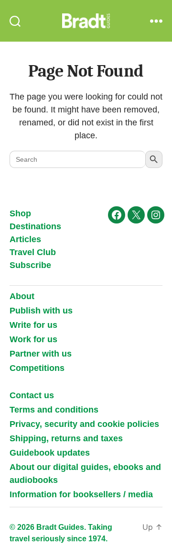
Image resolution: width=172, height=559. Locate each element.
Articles (25, 239)
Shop (20, 213)
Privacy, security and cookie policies (84, 424)
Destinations (35, 226)
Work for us (33, 339)
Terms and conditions (54, 409)
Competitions (37, 368)
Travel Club (33, 252)
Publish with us (41, 310)
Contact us (32, 395)
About (22, 296)
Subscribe (30, 265)
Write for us (33, 325)
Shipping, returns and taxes (66, 438)
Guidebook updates (50, 453)
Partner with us (41, 353)
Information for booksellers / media (81, 494)
